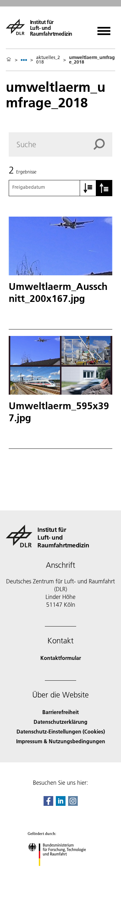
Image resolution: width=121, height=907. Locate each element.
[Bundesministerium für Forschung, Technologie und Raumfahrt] (60, 872)
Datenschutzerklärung (60, 721)
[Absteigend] (104, 188)
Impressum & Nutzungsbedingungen (60, 741)
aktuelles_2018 (48, 59)
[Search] (103, 144)
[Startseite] (9, 59)
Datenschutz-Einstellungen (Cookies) (60, 731)
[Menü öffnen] (104, 28)
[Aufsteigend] (88, 188)
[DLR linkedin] (61, 803)
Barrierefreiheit (60, 712)
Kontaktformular (60, 657)
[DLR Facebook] (48, 803)
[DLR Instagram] (73, 803)
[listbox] (24, 60)
